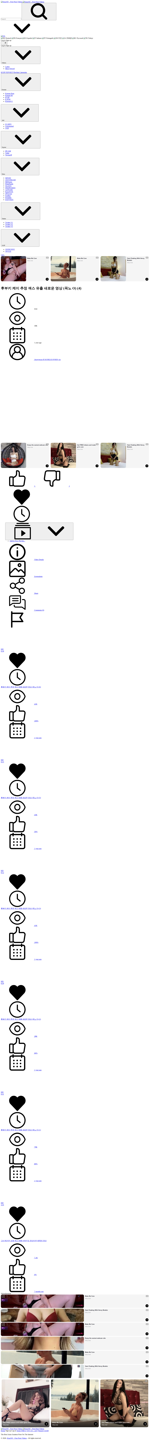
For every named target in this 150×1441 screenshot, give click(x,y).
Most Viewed (10, 69)
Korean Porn (9, 93)
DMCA (23, 1431)
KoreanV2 (9, 101)
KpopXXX (9, 192)
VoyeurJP (8, 155)
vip (59, 359)
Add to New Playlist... (17, 541)
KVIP (3, 72)
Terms (18, 1431)
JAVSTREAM (10, 180)
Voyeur (4, 147)
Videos (4, 63)
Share (36, 593)
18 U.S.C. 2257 (32, 1431)
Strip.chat (30, 260)
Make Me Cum (32, 258)
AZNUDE (9, 190)
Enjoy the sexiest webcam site (37, 445)
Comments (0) (39, 610)
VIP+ (3, 255)
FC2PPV (8, 124)
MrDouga (8, 182)
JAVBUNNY (10, 249)
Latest (7, 67)
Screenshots (38, 576)
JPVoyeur (8, 194)
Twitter (4, 219)
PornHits (8, 198)
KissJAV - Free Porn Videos (17, 1438)
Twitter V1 (9, 222)
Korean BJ (9, 95)
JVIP (7, 72)
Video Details (39, 560)
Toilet (7, 153)
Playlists (16, 72)
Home (3, 1431)
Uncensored (9, 126)
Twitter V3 (9, 226)
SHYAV (8, 178)
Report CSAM (43, 1431)
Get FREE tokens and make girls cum (86, 446)
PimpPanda (9, 184)
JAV (3, 120)
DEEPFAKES (10, 188)
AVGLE (8, 251)
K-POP (7, 99)
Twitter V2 (9, 224)
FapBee (8, 196)
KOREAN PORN (51, 359)
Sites (3, 174)
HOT (11, 72)
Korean (4, 89)
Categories (23, 72)
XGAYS (8, 186)
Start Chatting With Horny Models (136, 259)
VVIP (4, 245)
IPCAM (8, 151)
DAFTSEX (9, 200)
